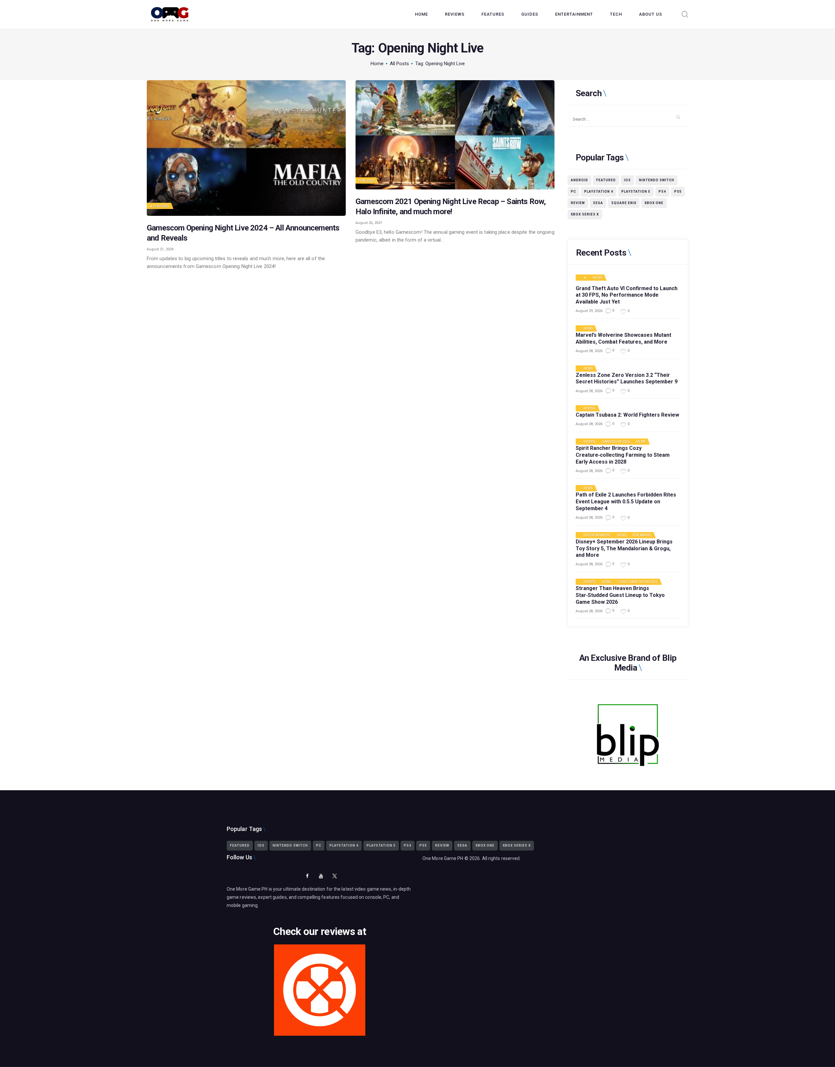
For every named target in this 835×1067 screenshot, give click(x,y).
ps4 (662, 191)
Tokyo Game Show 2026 (637, 582)
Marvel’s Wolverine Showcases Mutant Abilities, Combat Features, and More (623, 338)
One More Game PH (442, 858)
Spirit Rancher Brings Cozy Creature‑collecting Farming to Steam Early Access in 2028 (623, 455)
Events (590, 441)
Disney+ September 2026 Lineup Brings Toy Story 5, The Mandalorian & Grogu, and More (624, 548)
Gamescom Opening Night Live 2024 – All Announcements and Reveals (243, 233)
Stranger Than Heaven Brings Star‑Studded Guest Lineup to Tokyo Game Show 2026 (620, 595)
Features (161, 206)
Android (579, 180)
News (597, 277)
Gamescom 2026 (616, 441)
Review (578, 203)
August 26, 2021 (369, 223)
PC (573, 191)
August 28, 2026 (589, 351)
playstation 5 (635, 191)
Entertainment (597, 535)
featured (606, 180)
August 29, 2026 (589, 311)
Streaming (641, 535)
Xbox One (654, 203)
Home (377, 64)
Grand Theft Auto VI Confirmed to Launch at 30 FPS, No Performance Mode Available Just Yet (626, 295)
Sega (598, 203)
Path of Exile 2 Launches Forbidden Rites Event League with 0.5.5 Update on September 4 (626, 501)
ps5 (678, 191)
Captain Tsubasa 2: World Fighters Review (627, 415)
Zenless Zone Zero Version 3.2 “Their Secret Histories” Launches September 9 (626, 378)
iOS (627, 180)
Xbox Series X (585, 214)
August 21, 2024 (160, 249)
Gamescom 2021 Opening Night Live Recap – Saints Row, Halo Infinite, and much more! (451, 206)
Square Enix (623, 203)
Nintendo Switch (656, 180)
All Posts (399, 64)
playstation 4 (598, 191)
